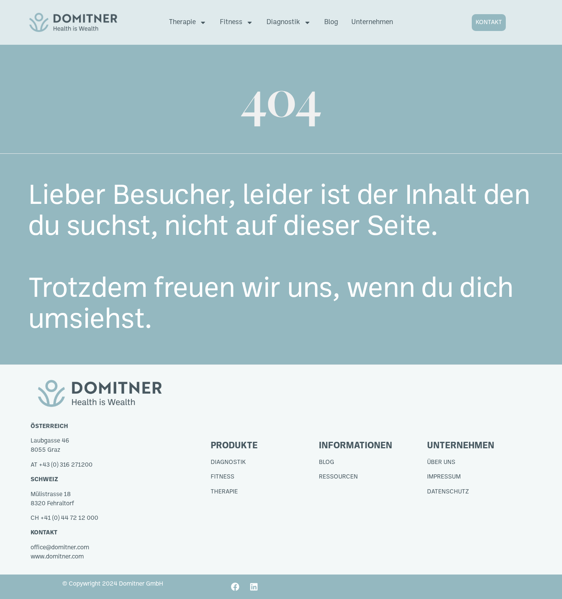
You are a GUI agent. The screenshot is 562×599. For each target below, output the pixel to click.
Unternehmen (372, 22)
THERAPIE (224, 492)
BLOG (326, 462)
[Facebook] (235, 586)
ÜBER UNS (441, 462)
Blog (331, 22)
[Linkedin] (253, 586)
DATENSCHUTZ (448, 492)
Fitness (231, 22)
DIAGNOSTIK (228, 462)
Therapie (182, 22)
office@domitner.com (60, 548)
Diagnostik (283, 22)
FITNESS (222, 477)
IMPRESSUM (444, 477)
